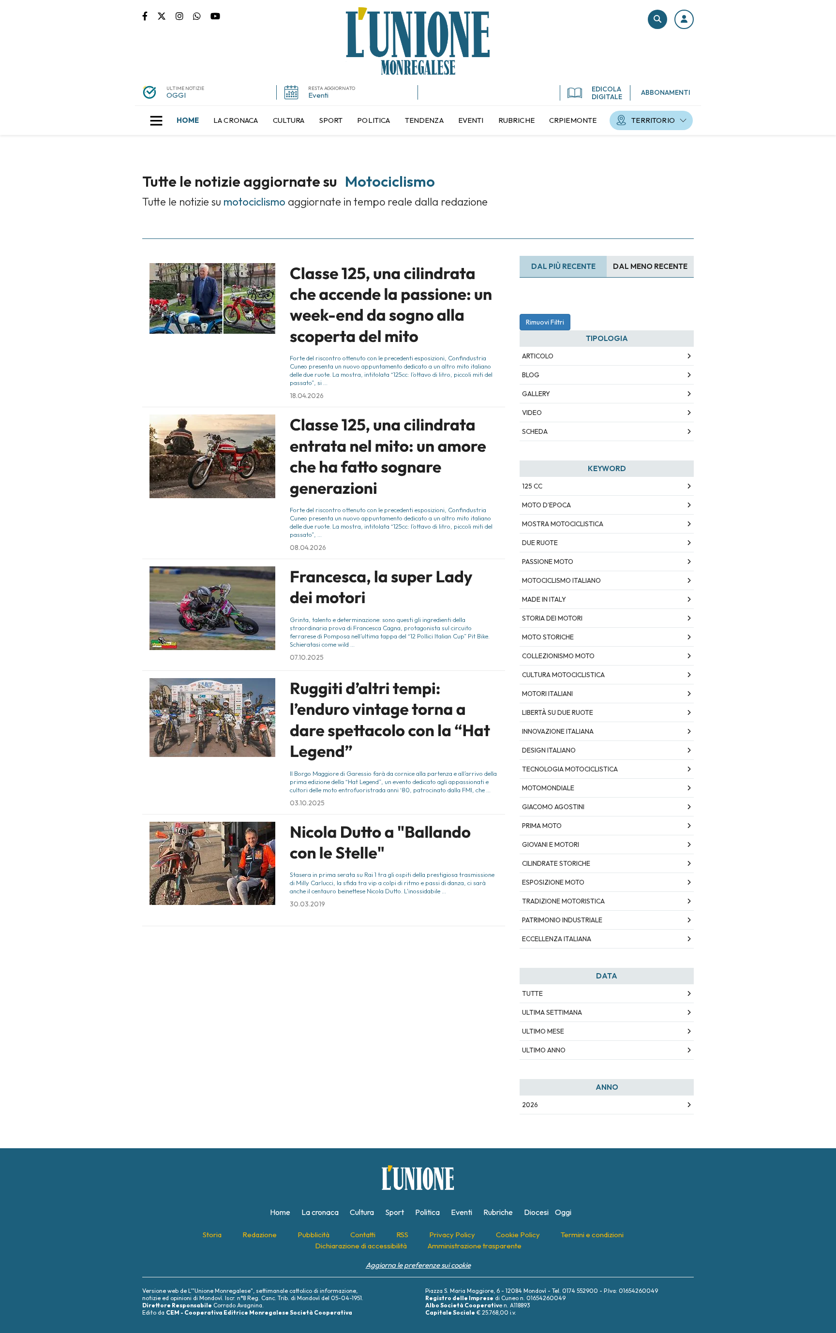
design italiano (549, 750)
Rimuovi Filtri (545, 322)
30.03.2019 (307, 904)
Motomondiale (548, 788)
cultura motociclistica (563, 674)
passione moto (547, 561)
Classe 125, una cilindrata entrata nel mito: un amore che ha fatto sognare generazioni (388, 456)
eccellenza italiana (556, 938)
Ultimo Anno (544, 1050)
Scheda (535, 431)
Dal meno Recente (650, 266)
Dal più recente (563, 266)
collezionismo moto (558, 656)
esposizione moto (553, 882)
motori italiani (547, 693)
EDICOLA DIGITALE (607, 93)
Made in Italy (544, 599)
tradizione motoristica (563, 901)
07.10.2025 (307, 657)
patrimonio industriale (562, 920)
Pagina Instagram (184, 15)
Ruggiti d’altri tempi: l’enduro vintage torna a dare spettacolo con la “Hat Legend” (390, 719)
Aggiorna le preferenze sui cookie (418, 1265)
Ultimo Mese (543, 1031)
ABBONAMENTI (665, 92)
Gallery (536, 393)
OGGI (176, 95)
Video (532, 412)
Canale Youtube (215, 15)
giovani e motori (550, 844)
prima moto (542, 825)
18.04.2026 (307, 395)
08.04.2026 (308, 547)
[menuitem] (187, 120)
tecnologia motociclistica (570, 769)
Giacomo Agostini (553, 806)
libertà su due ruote (557, 712)
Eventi (318, 95)
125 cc (532, 486)
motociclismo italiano (561, 580)
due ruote (540, 542)
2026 (530, 1104)
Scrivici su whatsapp (201, 15)
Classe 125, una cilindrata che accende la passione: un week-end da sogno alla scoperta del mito (391, 304)
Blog (530, 374)
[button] (684, 19)
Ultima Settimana (552, 1012)
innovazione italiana (558, 731)
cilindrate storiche (556, 863)
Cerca (657, 19)
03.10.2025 (307, 803)
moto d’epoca (546, 505)
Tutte (532, 993)
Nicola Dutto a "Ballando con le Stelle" (380, 842)
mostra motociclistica (562, 523)
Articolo (537, 356)
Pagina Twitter (166, 15)
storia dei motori (552, 618)
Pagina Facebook (149, 15)
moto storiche (548, 637)
